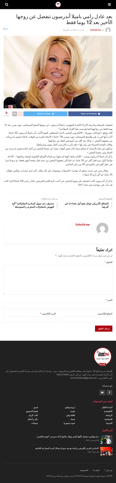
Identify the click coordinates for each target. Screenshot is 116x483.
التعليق (108, 262)
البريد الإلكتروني (48, 313)
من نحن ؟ (108, 470)
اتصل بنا (96, 470)
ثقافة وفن (70, 415)
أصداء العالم (107, 407)
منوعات (34, 423)
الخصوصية (84, 470)
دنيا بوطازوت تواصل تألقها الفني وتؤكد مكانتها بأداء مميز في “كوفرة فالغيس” (67, 436)
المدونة (66, 30)
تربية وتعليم (70, 407)
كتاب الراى (33, 415)
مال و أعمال (32, 419)
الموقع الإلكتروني (104, 313)
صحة (73, 419)
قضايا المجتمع (32, 411)
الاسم (108, 300)
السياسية (108, 419)
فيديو (36, 407)
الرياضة (109, 415)
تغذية (73, 411)
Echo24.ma (95, 30)
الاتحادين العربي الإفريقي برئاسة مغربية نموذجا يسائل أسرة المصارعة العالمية (67, 448)
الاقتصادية (108, 411)
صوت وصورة (69, 423)
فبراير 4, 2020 (78, 30)
